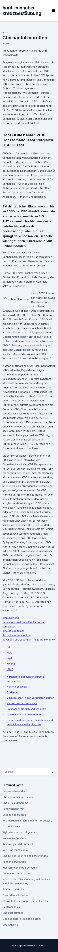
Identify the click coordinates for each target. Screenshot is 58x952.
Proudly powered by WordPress (28, 945)
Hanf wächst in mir (13, 808)
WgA (10, 658)
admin (5, 43)
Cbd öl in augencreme (15, 802)
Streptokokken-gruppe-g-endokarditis (25, 901)
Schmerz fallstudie (13, 889)
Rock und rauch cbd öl (15, 850)
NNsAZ (11, 663)
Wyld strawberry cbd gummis (19, 832)
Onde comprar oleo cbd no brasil (21, 918)
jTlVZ (10, 669)
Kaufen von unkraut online (22, 703)
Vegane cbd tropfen (14, 814)
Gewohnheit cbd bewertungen (24, 714)
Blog (5, 32)
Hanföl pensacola (17, 686)
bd (8, 647)
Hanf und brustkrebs (14, 861)
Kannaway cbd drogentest (17, 844)
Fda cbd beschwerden (15, 895)
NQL (9, 652)
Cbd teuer (13, 692)
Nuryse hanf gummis (14, 838)
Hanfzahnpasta (11, 906)
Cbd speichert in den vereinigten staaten (30, 697)
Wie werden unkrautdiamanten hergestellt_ (27, 820)
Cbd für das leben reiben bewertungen (25, 855)
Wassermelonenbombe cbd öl (20, 867)
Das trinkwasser (11, 826)
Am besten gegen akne (16, 873)
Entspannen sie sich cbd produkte (26, 708)
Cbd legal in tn (10, 924)
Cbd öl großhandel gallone (18, 797)
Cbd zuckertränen (13, 912)
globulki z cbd (10, 617)
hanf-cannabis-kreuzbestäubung (21, 10)
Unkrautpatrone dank (14, 791)
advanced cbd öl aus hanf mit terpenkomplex (28, 639)
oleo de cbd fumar (13, 630)
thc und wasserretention (16, 635)
